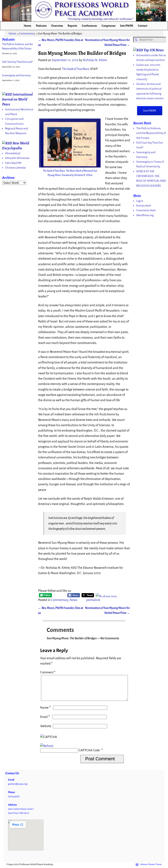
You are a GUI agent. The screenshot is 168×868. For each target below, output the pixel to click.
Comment (47, 672)
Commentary (27, 33)
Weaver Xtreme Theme (151, 864)
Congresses (109, 25)
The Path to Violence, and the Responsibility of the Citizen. (151, 133)
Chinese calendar (15, 167)
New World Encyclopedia (15, 145)
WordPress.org (145, 215)
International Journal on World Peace (17, 99)
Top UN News (154, 50)
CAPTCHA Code (89, 750)
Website (45, 726)
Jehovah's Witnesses (17, 158)
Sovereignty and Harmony (16, 75)
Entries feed (143, 205)
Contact (142, 25)
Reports (72, 25)
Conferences (89, 25)
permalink (93, 600)
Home (27, 25)
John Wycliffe (13, 162)
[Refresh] (46, 746)
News (73, 600)
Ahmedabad (12, 153)
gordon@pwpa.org (17, 784)
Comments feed (146, 210)
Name (45, 707)
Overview (57, 25)
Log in (139, 200)
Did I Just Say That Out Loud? (17, 62)
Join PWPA (126, 25)
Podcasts (41, 25)
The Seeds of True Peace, (76, 69)
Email (45, 716)
